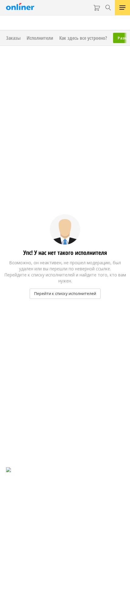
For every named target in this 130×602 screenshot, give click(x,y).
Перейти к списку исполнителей (65, 293)
